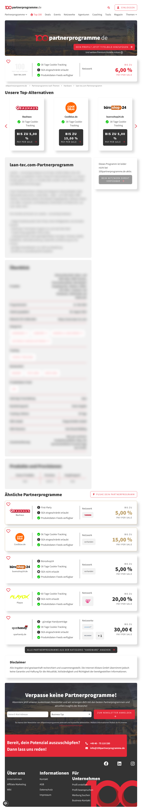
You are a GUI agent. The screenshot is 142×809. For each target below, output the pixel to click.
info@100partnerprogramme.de (107, 748)
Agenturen (83, 14)
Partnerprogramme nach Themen (45, 85)
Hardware (68, 85)
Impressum (45, 794)
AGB (42, 784)
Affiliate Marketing (16, 784)
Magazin (118, 14)
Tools (108, 14)
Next (135, 126)
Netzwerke (69, 14)
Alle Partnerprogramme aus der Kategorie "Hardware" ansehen (69, 649)
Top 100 (37, 14)
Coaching (97, 14)
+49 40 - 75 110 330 (100, 743)
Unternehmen (14, 779)
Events (57, 14)
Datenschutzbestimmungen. (71, 725)
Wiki (9, 789)
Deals (48, 14)
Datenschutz (46, 789)
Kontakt (44, 779)
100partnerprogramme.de (16, 85)
